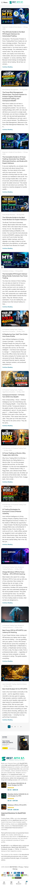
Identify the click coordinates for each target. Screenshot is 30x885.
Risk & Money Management (10, 89)
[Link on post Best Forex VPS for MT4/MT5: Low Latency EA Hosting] (15, 614)
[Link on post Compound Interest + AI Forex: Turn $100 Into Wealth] (15, 379)
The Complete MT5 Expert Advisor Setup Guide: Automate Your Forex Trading (14, 276)
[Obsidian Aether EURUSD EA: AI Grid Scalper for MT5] (3, 797)
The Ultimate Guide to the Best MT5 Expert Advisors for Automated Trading (13, 34)
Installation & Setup (8, 271)
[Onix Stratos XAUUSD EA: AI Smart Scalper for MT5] (3, 786)
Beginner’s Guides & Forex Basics (12, 27)
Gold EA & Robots (22, 684)
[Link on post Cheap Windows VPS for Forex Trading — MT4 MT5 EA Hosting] (15, 556)
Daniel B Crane (9, 22)
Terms (26, 867)
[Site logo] (16, 2)
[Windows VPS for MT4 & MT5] (3, 807)
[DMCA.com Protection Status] (16, 878)
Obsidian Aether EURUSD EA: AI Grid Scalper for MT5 (18, 795)
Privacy (21, 867)
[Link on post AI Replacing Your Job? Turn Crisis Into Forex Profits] (15, 318)
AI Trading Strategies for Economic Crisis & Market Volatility (11, 511)
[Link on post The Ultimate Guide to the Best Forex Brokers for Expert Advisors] (15, 204)
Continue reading (7, 67)
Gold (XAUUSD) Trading (9, 684)
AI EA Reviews (6, 448)
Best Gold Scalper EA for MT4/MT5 (14, 689)
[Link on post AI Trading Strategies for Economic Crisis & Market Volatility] (15, 494)
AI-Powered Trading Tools (9, 329)
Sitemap (15, 869)
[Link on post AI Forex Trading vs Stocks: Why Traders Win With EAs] (15, 437)
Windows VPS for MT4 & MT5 (17, 805)
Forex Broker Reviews (8, 214)
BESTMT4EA (13, 867)
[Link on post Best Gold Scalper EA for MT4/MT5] (15, 673)
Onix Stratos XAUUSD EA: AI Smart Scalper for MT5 (17, 784)
